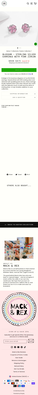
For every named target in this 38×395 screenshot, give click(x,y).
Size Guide (19, 358)
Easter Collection (25, 51)
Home (8, 51)
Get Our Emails (19, 369)
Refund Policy (19, 366)
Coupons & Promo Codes (19, 355)
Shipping (11, 63)
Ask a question (19, 97)
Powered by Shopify (19, 393)
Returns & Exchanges (19, 360)
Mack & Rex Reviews (19, 352)
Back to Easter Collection (20, 224)
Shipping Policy (19, 363)
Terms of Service (19, 372)
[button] (31, 341)
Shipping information (19, 93)
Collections (14, 51)
